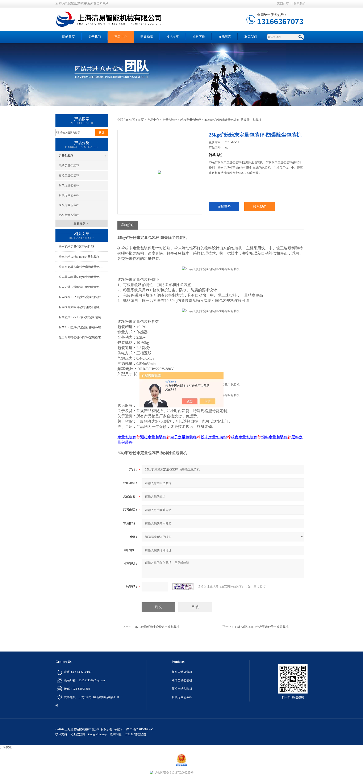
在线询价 (224, 206)
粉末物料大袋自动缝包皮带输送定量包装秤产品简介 (83, 307)
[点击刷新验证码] (182, 586)
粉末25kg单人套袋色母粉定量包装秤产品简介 (83, 266)
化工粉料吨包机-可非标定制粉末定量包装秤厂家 (83, 337)
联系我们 (299, 3)
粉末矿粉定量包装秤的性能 (76, 246)
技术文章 (172, 36)
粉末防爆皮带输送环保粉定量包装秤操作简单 (83, 287)
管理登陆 (140, 734)
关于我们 (94, 36)
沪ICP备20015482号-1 (140, 729)
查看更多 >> (81, 223)
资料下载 (198, 36)
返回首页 (283, 3)
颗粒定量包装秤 (69, 175)
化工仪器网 (77, 734)
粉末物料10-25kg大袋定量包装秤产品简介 (83, 297)
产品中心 (120, 36)
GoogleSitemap (97, 734)
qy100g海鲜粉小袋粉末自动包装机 (157, 626)
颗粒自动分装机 (182, 672)
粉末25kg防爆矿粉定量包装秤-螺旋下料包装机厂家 (83, 327)
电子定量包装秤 (69, 165)
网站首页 (68, 36)
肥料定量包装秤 (69, 215)
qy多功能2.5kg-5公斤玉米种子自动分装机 (261, 626)
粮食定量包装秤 (69, 195)
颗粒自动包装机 (182, 688)
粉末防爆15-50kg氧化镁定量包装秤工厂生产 (83, 317)
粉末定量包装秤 (69, 185)
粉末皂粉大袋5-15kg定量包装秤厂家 (82, 256)
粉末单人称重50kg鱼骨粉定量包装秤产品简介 (83, 276)
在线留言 (224, 36)
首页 (141, 119)
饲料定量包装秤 (69, 205)
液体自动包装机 (182, 680)
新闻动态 (146, 36)
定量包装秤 (66, 155)
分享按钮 (6, 747)
